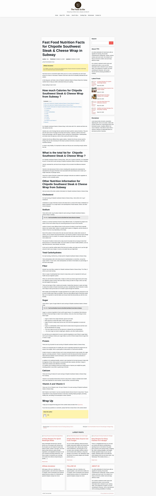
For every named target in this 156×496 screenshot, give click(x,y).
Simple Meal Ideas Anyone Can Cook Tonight (105, 89)
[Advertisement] (78, 26)
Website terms (106, 493)
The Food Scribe (48, 493)
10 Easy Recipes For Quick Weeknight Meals (104, 82)
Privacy (102, 493)
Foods (67, 15)
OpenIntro (80, 404)
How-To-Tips (75, 15)
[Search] (111, 42)
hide (50, 101)
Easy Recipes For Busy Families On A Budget (103, 95)
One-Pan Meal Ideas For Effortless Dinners (103, 102)
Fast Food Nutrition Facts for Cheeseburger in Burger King (100, 426)
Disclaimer (112, 493)
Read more (45, 461)
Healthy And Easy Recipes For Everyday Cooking (105, 109)
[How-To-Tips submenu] (78, 15)
